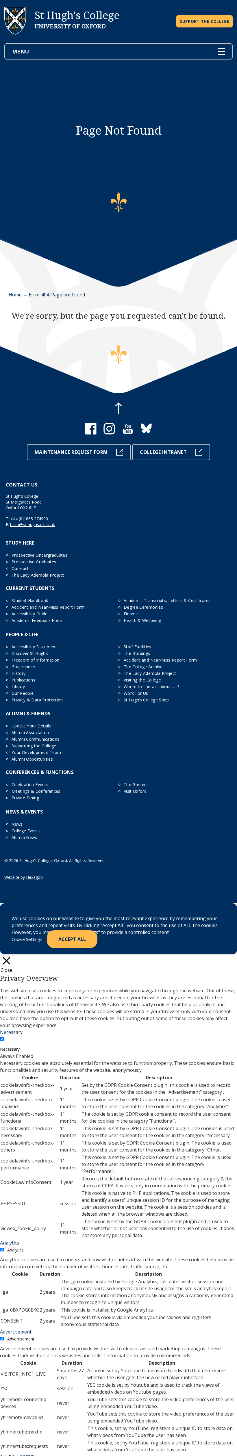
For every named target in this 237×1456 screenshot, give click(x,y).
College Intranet (163, 452)
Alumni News (24, 837)
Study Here (20, 543)
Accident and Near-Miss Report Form (48, 607)
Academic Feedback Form (37, 620)
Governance (23, 666)
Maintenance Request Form (71, 452)
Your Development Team (36, 752)
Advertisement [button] (16, 1332)
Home (15, 294)
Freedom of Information (36, 660)
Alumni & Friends (28, 713)
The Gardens (136, 784)
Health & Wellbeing (142, 620)
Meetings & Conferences (36, 791)
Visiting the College (142, 680)
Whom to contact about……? (151, 686)
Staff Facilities (137, 646)
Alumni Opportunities (32, 759)
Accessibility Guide (30, 613)
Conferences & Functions (40, 772)
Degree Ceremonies (143, 607)
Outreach (21, 568)
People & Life (22, 634)
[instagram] (109, 433)
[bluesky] (146, 433)
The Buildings (137, 653)
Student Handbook (30, 600)
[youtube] (128, 433)
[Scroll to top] (118, 409)
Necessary (10, 1049)
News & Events (24, 812)
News (17, 824)
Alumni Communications (35, 739)
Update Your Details (31, 726)
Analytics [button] (9, 1243)
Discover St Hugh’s (30, 653)
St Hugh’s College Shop (146, 700)
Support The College (204, 21)
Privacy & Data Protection (37, 700)
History (18, 673)
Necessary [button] (11, 1032)
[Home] (15, 39)
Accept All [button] (72, 939)
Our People (23, 693)
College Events (26, 830)
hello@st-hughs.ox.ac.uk (32, 524)
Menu (20, 51)
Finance (131, 613)
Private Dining (25, 798)
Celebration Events (30, 784)
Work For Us (136, 693)
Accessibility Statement (34, 646)
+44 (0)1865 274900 (29, 518)
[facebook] (91, 433)
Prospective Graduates (34, 561)
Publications (23, 680)
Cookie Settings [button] (27, 939)
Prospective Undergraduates (39, 555)
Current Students (30, 588)
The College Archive (143, 666)
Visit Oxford (135, 791)
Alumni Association (30, 732)
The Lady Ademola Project (38, 575)
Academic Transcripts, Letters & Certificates (167, 600)
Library (18, 686)
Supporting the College (34, 746)
